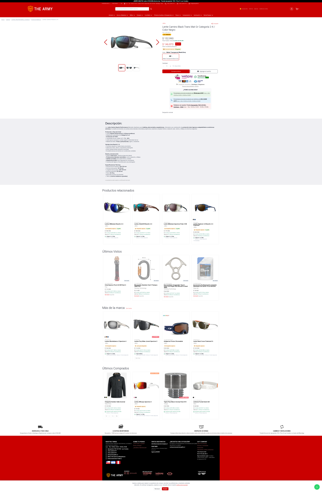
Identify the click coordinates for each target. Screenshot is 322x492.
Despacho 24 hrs (263, 8)
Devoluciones (200, 447)
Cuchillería (147, 15)
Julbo (164, 23)
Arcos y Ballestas (121, 15)
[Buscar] (151, 9)
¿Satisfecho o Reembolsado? (139, 447)
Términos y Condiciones (202, 445)
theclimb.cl (115, 3)
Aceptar (165, 488)
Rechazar (157, 488)
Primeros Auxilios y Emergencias (163, 15)
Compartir (215, 23)
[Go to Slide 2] (129, 67)
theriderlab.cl (106, 3)
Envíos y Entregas (137, 445)
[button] (132, 42)
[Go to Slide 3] (136, 67)
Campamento (186, 15)
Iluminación (197, 15)
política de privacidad (182, 485)
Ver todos (129, 308)
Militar (131, 15)
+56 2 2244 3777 (183, 3)
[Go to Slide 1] (121, 67)
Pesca (177, 15)
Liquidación (245, 8)
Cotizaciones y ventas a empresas (205, 449)
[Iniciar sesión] (291, 9)
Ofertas (251, 8)
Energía (139, 15)
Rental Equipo (207, 15)
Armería (111, 15)
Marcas (256, 8)
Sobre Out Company (202, 443)
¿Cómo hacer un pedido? (139, 443)
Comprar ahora (176, 71)
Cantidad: (165, 63)
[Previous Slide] (105, 42)
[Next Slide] (157, 42)
